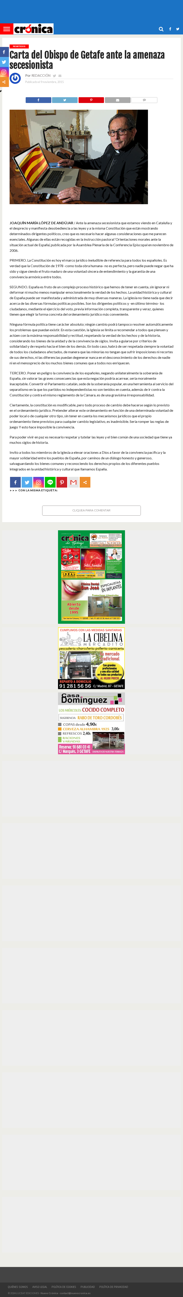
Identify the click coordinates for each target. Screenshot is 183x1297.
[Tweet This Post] (65, 99)
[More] (85, 482)
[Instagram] (38, 482)
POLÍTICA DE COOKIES (64, 1287)
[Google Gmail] (73, 482)
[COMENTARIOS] (144, 99)
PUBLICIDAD (88, 1287)
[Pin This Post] (91, 99)
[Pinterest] (61, 482)
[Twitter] (27, 482)
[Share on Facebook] (38, 99)
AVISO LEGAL (39, 1287)
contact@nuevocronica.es (75, 1293)
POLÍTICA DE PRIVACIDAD (113, 1287)
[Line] (50, 482)
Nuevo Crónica (49, 1293)
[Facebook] (15, 482)
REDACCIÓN (40, 75)
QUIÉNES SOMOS (18, 1287)
